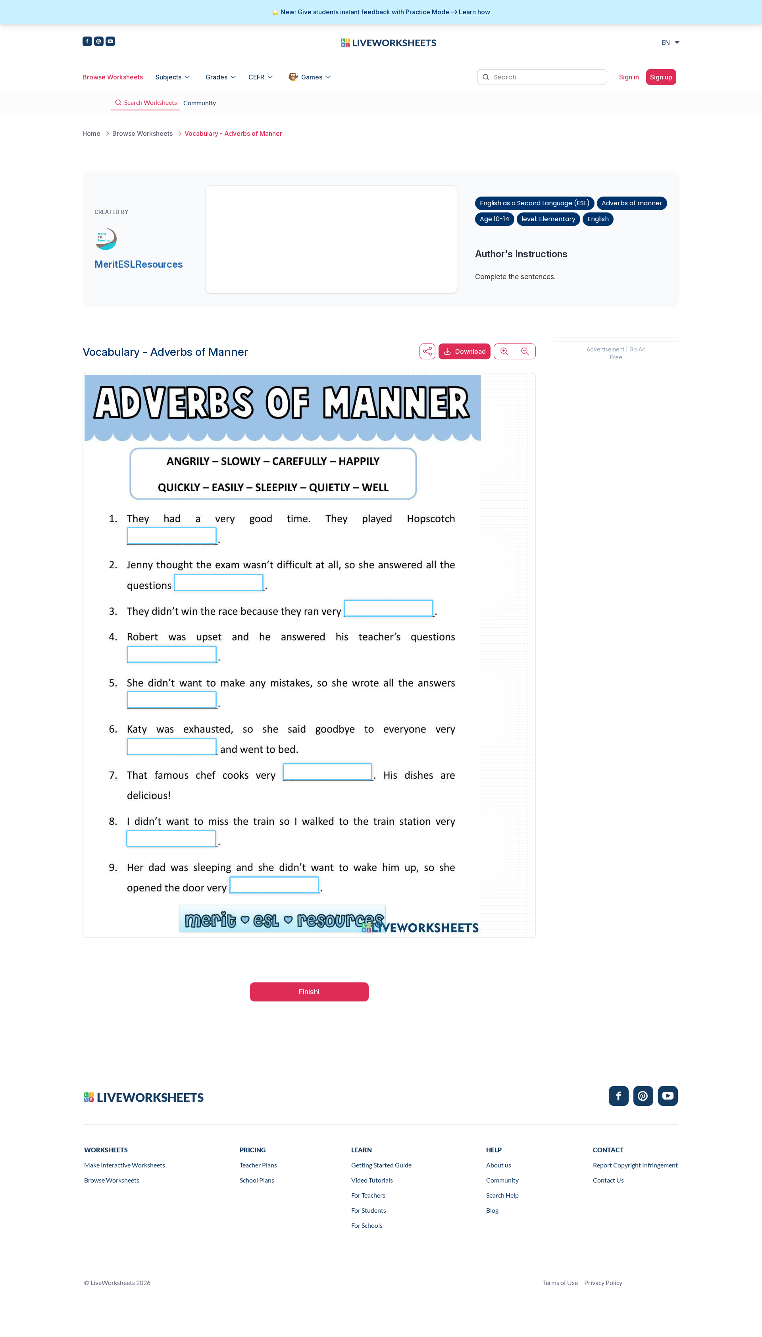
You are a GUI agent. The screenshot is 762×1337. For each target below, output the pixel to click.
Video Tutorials (372, 1180)
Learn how (474, 12)
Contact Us (608, 1180)
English (598, 219)
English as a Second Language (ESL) (535, 203)
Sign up (661, 77)
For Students (368, 1210)
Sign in (629, 77)
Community (502, 1180)
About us (498, 1165)
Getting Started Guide (381, 1165)
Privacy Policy (603, 1282)
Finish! (309, 992)
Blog (492, 1210)
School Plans (257, 1180)
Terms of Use (560, 1282)
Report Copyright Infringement (635, 1165)
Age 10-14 (495, 219)
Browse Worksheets (113, 77)
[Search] (486, 76)
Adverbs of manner (632, 203)
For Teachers (368, 1195)
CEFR (256, 77)
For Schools (367, 1225)
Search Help (502, 1195)
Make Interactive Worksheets (124, 1165)
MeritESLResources (138, 264)
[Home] (388, 42)
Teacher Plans (258, 1165)
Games (311, 77)
